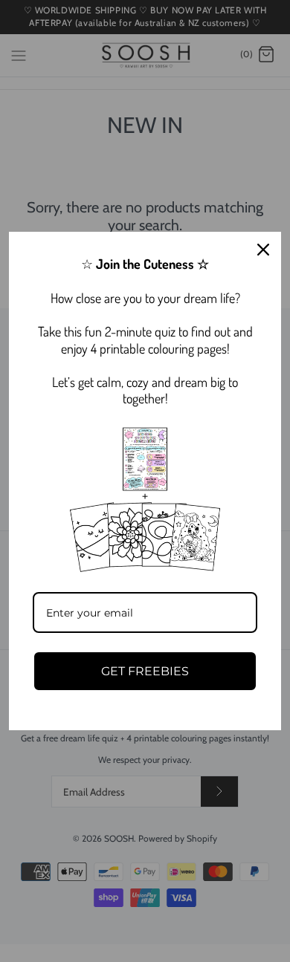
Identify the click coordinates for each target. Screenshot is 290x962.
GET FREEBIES (145, 671)
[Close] (263, 249)
